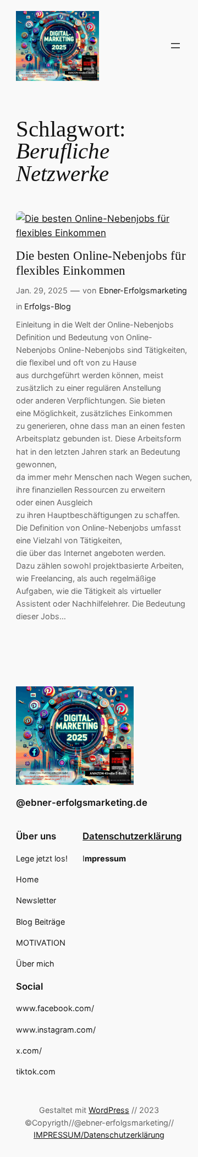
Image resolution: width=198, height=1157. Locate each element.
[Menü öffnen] (175, 45)
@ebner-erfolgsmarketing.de (81, 802)
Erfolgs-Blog (47, 306)
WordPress (109, 1110)
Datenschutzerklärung (132, 836)
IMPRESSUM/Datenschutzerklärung (99, 1134)
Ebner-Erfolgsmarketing (143, 290)
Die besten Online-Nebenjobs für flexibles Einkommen (101, 263)
